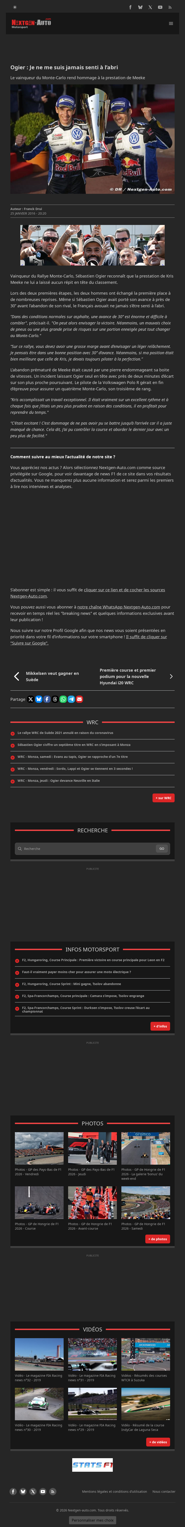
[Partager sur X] (30, 699)
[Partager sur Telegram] (71, 699)
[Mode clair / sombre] (14, 7)
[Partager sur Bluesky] (38, 699)
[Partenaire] (92, 1465)
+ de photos (157, 1239)
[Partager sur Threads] (55, 699)
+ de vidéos (158, 1442)
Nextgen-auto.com (82, 1510)
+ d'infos (160, 1026)
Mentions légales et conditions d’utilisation (114, 1491)
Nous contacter (164, 1491)
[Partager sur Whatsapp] (63, 699)
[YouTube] (160, 7)
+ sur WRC (163, 798)
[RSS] (170, 7)
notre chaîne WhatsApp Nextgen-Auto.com (118, 607)
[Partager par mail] (79, 699)
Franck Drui (33, 209)
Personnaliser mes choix (92, 1520)
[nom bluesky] (140, 7)
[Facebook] (130, 7)
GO (162, 848)
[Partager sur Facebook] (47, 699)
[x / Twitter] (150, 7)
